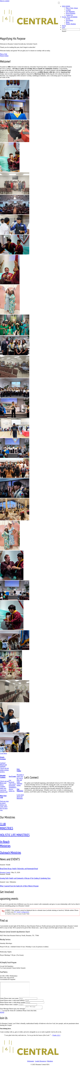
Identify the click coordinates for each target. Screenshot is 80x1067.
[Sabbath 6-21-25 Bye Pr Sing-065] (14, 477)
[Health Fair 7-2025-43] (14, 437)
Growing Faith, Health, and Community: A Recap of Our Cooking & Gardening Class (25, 878)
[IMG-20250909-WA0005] (14, 377)
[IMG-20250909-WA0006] (14, 702)
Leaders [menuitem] (68, 10)
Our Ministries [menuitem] (70, 11)
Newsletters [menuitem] (69, 20)
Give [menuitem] (63, 27)
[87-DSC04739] (14, 99)
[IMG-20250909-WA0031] (11, 679)
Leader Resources (40, 1061)
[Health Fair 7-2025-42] (10, 731)
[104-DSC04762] (14, 649)
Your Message (4, 1008)
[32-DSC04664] (14, 417)
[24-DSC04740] (14, 497)
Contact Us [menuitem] (69, 15)
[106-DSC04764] (14, 751)
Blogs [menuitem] (67, 22)
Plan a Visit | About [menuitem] (72, 8)
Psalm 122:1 (56, 1035)
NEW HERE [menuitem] (66, 6)
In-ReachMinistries (5, 844)
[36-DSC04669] (10, 284)
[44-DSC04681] (11, 579)
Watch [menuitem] (64, 26)
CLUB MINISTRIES (6, 826)
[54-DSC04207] (14, 234)
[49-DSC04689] (14, 254)
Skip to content (4, 1)
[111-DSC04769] (14, 397)
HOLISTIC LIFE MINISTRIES (15, 835)
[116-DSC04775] (14, 355)
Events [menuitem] (68, 18)
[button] (64, 31)
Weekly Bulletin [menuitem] (71, 24)
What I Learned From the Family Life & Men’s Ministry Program (19, 886)
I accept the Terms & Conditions (12, 1010)
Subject (2, 1004)
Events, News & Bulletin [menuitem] (69, 17)
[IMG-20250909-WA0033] (14, 334)
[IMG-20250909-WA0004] (14, 194)
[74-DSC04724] (14, 599)
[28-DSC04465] (14, 214)
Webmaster (30, 1061)
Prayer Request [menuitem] (70, 13)
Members (50, 1061)
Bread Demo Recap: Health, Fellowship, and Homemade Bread (19, 868)
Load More (3, 753)
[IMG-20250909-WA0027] (14, 141)
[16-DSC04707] (10, 171)
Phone (2, 1002)
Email (2, 1000)
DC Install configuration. (21, 912)
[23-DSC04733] (14, 457)
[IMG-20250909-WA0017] (14, 520)
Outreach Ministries (10, 852)
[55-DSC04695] (11, 629)
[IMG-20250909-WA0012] (10, 313)
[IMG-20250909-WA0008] (10, 549)
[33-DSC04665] (14, 119)
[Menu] (59, 3)
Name (2, 998)
